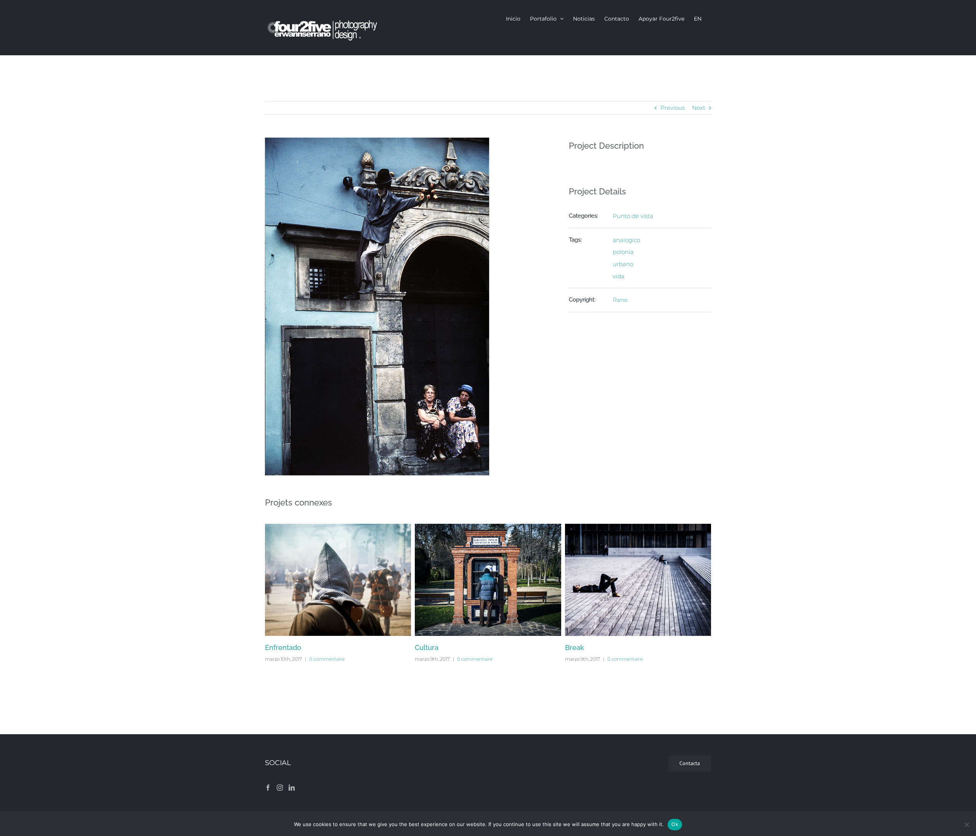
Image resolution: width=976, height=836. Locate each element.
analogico (626, 240)
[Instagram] (280, 788)
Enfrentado (283, 647)
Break (574, 647)
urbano (623, 264)
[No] (966, 824)
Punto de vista (633, 216)
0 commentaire (327, 659)
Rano (620, 299)
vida (618, 276)
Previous (672, 107)
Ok (674, 824)
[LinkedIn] (292, 788)
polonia (623, 251)
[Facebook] (268, 788)
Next (698, 107)
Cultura (426, 647)
